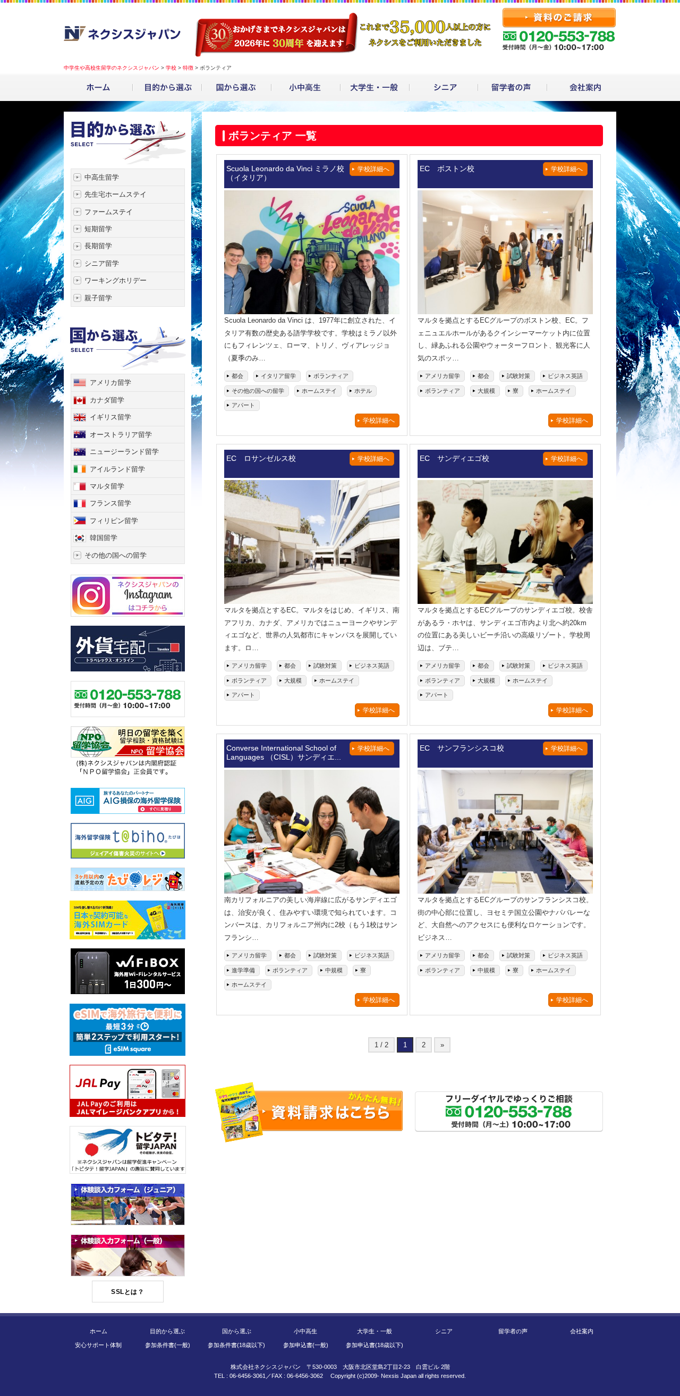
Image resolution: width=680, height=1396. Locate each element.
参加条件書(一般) (167, 1345)
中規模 (334, 970)
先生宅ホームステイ (115, 194)
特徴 (188, 68)
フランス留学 (110, 503)
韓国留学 (103, 538)
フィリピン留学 (114, 521)
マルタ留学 (107, 486)
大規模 (486, 391)
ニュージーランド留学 (124, 452)
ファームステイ (108, 212)
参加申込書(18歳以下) (374, 1345)
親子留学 (98, 298)
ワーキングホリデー (115, 280)
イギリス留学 (110, 417)
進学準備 (243, 970)
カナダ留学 (107, 400)
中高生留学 (101, 177)
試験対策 (518, 376)
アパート (243, 405)
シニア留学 (101, 263)
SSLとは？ (127, 1292)
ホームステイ (319, 391)
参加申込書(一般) (305, 1345)
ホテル (363, 391)
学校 (171, 68)
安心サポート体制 (98, 1345)
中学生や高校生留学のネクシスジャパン (111, 68)
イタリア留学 (278, 376)
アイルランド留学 (117, 469)
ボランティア (330, 376)
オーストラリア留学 (121, 435)
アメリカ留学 (110, 382)
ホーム (98, 1331)
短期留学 (98, 229)
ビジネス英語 (565, 376)
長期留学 (98, 246)
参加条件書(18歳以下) (236, 1345)
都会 (237, 376)
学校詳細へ (379, 420)
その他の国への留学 (115, 555)
